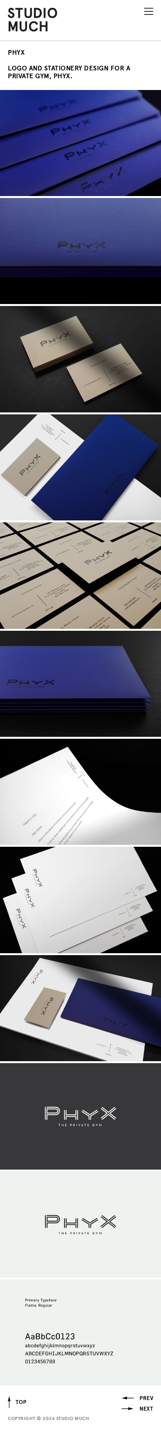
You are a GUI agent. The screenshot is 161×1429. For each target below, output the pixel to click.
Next (146, 1409)
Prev (146, 1398)
